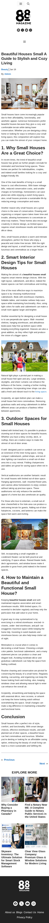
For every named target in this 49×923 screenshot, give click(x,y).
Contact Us (30, 912)
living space (40, 391)
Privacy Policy (24, 917)
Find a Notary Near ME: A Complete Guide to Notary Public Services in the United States (36, 810)
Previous (9, 759)
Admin (7, 74)
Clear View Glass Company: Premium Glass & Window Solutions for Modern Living (36, 857)
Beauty (4, 69)
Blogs (19, 912)
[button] (28, 3)
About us (10, 912)
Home (40, 912)
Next (42, 763)
